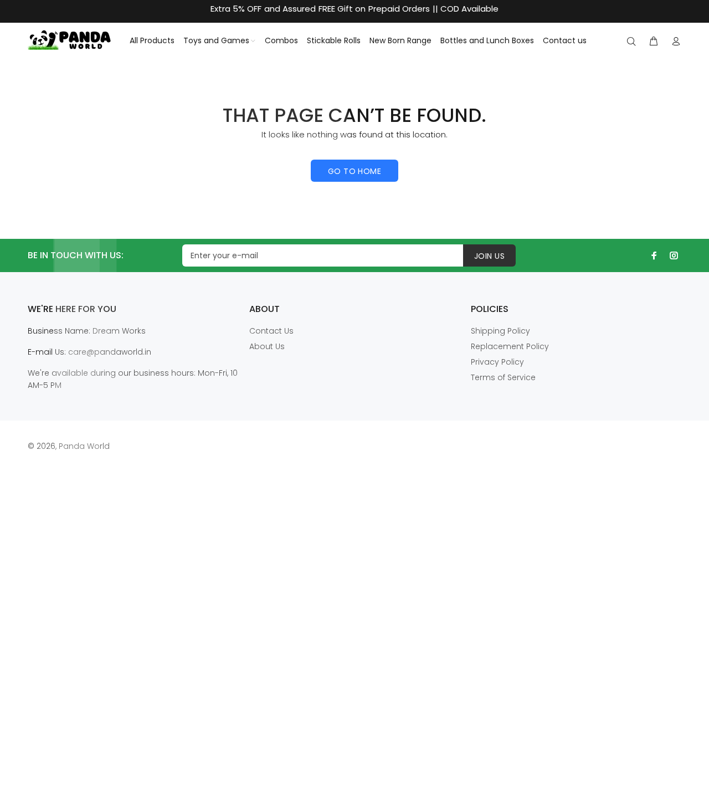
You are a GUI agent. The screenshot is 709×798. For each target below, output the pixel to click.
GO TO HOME (354, 171)
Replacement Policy (510, 346)
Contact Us (271, 330)
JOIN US (489, 256)
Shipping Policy (500, 330)
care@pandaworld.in (109, 351)
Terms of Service (503, 377)
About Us (267, 346)
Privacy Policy (497, 361)
